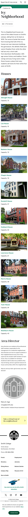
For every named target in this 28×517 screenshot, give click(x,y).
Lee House (5, 123)
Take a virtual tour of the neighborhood (11, 420)
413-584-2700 (9, 452)
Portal (2, 457)
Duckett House (6, 201)
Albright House (6, 98)
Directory (3, 462)
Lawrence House (7, 253)
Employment (18, 457)
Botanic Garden (19, 466)
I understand (14, 512)
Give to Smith (5, 475)
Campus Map (4, 471)
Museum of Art (19, 471)
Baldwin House (6, 149)
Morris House (6, 279)
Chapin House (6, 175)
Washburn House (7, 330)
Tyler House (5, 305)
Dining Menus (5, 466)
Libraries (17, 462)
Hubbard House (7, 227)
